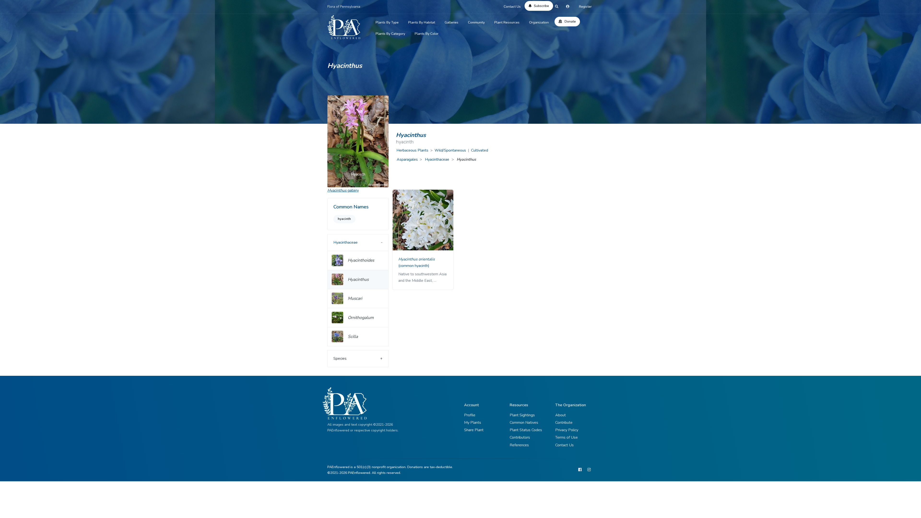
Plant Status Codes (526, 430)
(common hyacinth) (413, 265)
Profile (469, 415)
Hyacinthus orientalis (416, 259)
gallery (343, 190)
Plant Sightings (522, 415)
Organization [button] (539, 22)
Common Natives (524, 422)
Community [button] (476, 22)
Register (585, 6)
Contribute (564, 422)
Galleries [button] (451, 22)
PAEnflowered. (359, 473)
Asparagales (407, 159)
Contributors (520, 437)
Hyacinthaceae (437, 159)
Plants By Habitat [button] (421, 22)
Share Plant (474, 430)
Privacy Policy (566, 430)
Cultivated (479, 150)
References (519, 445)
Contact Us (512, 6)
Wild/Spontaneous (450, 150)
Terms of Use (566, 437)
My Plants (472, 422)
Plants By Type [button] (387, 22)
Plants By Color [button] (426, 33)
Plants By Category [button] (390, 33)
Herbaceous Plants (412, 150)
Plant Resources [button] (507, 22)
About (560, 415)
